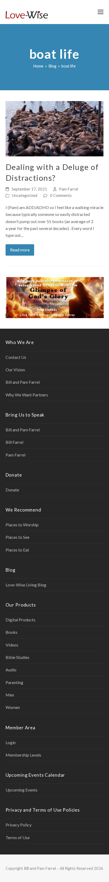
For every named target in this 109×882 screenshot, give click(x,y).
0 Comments (61, 195)
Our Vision (15, 369)
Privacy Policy (18, 824)
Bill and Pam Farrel (23, 382)
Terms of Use (18, 837)
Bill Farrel (14, 442)
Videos (12, 644)
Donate (12, 489)
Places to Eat (17, 549)
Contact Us (16, 357)
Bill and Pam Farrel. (40, 868)
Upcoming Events (22, 789)
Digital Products (20, 619)
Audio (11, 669)
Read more (20, 249)
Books (11, 632)
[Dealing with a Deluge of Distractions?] (55, 128)
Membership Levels (23, 754)
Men (10, 694)
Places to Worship (22, 524)
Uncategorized (24, 195)
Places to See (17, 537)
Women (13, 707)
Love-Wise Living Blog (26, 584)
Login (11, 742)
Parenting (14, 682)
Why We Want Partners (27, 394)
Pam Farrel (68, 189)
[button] (100, 12)
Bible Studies (17, 657)
